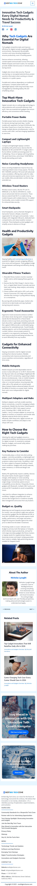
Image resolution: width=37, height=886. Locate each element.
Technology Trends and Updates (12, 846)
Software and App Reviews (10, 849)
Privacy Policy (6, 831)
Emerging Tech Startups (9, 852)
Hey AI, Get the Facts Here (10, 837)
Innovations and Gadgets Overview (14, 649)
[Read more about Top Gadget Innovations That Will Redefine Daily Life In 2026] (18, 631)
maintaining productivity (23, 259)
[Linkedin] (16, 29)
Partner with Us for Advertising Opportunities (16, 815)
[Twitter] (7, 29)
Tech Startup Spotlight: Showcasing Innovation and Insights (17, 819)
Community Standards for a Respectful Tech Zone (18, 812)
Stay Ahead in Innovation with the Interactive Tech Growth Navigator (16, 827)
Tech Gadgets (18, 36)
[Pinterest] (11, 29)
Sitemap (4, 834)
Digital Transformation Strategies (12, 855)
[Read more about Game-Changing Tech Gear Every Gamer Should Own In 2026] (18, 665)
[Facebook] (3, 29)
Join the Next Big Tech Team (11, 823)
